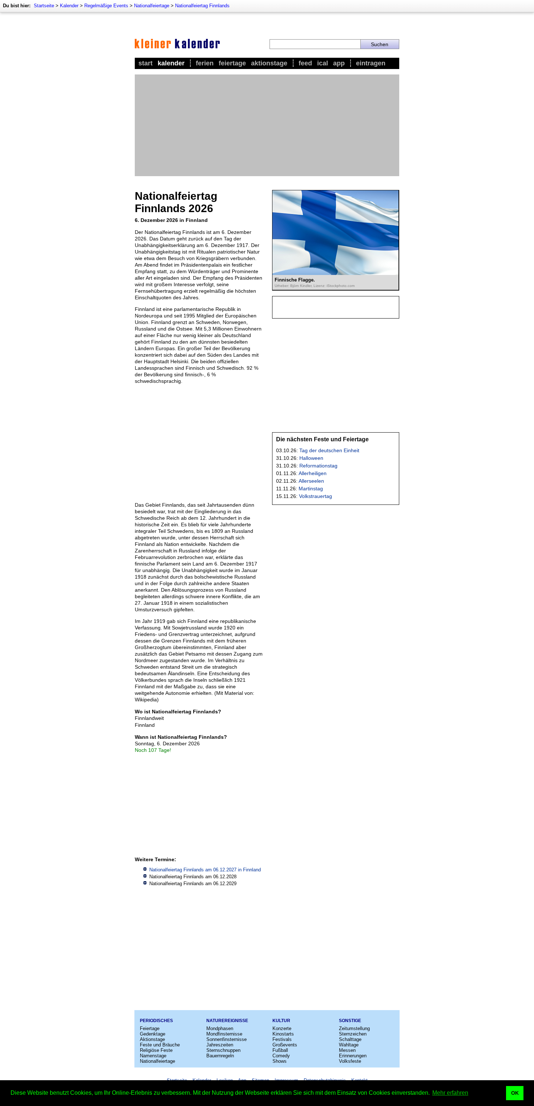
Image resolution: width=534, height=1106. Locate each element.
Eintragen (370, 63)
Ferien (205, 63)
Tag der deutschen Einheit (329, 450)
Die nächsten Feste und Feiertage (322, 439)
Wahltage (349, 1045)
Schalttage (350, 1039)
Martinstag (311, 488)
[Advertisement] (267, 125)
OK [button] (515, 1093)
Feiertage (232, 63)
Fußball (280, 1050)
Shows (279, 1061)
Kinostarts (283, 1034)
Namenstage (153, 1055)
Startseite (44, 5)
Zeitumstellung (354, 1028)
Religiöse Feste (156, 1050)
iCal (322, 63)
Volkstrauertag (315, 496)
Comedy (281, 1055)
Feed (305, 63)
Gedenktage (152, 1034)
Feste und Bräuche (160, 1045)
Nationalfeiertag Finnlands (202, 5)
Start (145, 63)
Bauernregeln (220, 1055)
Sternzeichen (353, 1034)
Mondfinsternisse (224, 1034)
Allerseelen (311, 481)
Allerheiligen (313, 473)
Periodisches (156, 1020)
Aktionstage (269, 63)
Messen (347, 1050)
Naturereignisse (227, 1020)
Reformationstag (318, 466)
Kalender (69, 5)
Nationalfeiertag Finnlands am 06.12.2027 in (205, 869)
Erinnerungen (353, 1055)
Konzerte (281, 1028)
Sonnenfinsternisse (226, 1039)
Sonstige (350, 1020)
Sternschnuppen (223, 1050)
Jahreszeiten (219, 1045)
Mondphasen (219, 1028)
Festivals (282, 1039)
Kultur (281, 1020)
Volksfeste (350, 1061)
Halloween (311, 458)
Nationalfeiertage (151, 5)
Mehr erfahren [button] (450, 1093)
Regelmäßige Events (106, 5)
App (339, 63)
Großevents (284, 1045)
